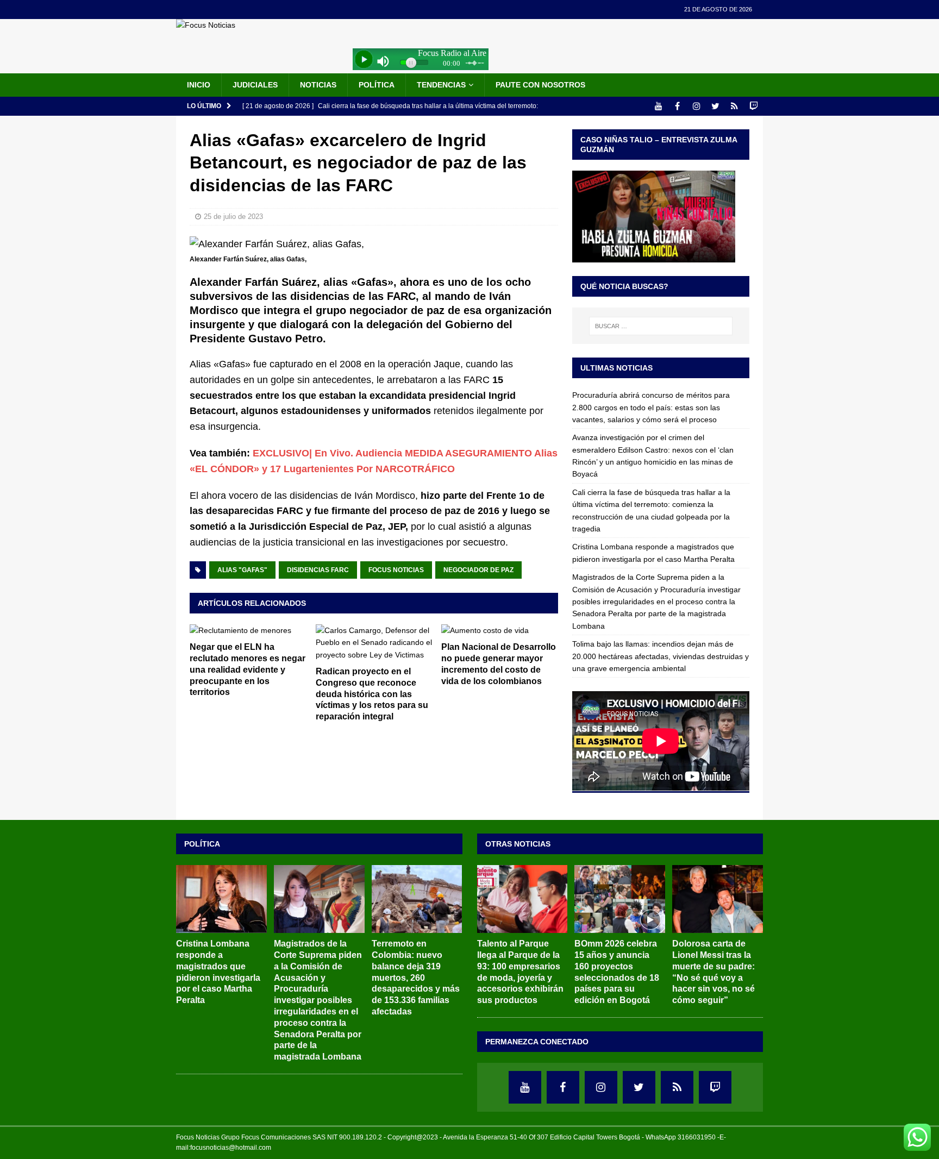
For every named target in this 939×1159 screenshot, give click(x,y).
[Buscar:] (661, 326)
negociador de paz (478, 570)
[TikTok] (734, 106)
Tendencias (441, 84)
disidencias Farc (318, 570)
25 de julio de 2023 (233, 216)
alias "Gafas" (242, 570)
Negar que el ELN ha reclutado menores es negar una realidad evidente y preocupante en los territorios (247, 669)
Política (377, 84)
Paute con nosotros (540, 84)
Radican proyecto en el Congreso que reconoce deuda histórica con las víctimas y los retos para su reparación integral (372, 694)
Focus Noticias (396, 570)
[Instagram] (696, 106)
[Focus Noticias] (205, 25)
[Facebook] (677, 106)
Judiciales (255, 84)
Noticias (318, 84)
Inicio (198, 84)
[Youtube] (658, 106)
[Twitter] (715, 106)
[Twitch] (753, 106)
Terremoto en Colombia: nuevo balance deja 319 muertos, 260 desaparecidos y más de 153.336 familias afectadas (416, 977)
